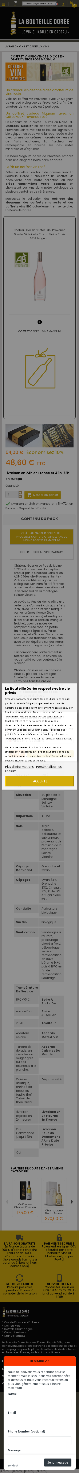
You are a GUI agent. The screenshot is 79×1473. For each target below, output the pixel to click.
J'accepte (39, 781)
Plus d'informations (19, 766)
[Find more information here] (39, 1413)
